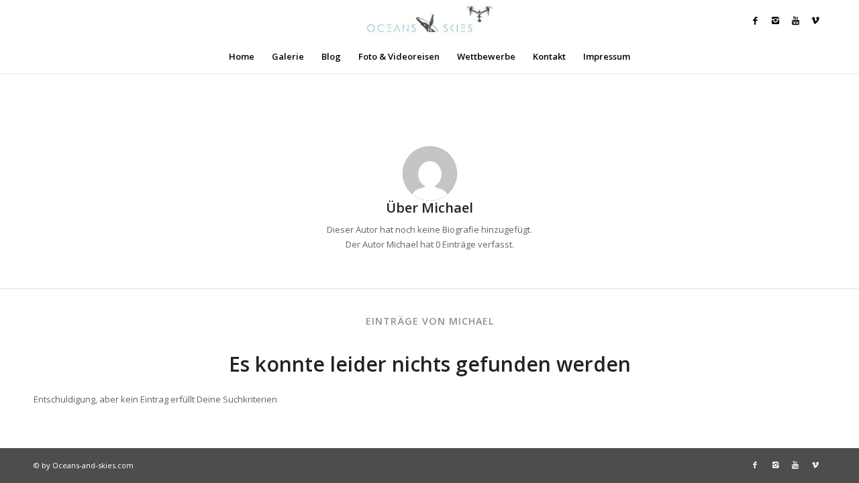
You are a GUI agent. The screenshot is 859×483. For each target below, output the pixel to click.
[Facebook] (755, 20)
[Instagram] (775, 20)
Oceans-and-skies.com (93, 465)
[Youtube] (795, 20)
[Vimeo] (815, 20)
